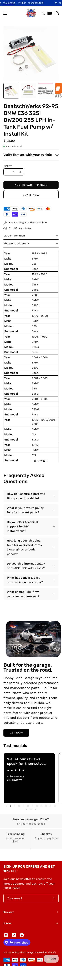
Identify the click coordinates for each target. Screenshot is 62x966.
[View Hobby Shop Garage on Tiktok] (14, 935)
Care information (14, 235)
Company (8, 912)
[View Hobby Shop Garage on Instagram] (6, 935)
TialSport (14, 3)
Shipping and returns (16, 243)
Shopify (52, 952)
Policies (7, 923)
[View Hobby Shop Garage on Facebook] (21, 935)
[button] (49, 12)
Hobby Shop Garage (22, 952)
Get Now (16, 732)
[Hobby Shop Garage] (31, 13)
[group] (31, 778)
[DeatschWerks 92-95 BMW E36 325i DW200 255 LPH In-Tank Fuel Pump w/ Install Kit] (11, 90)
